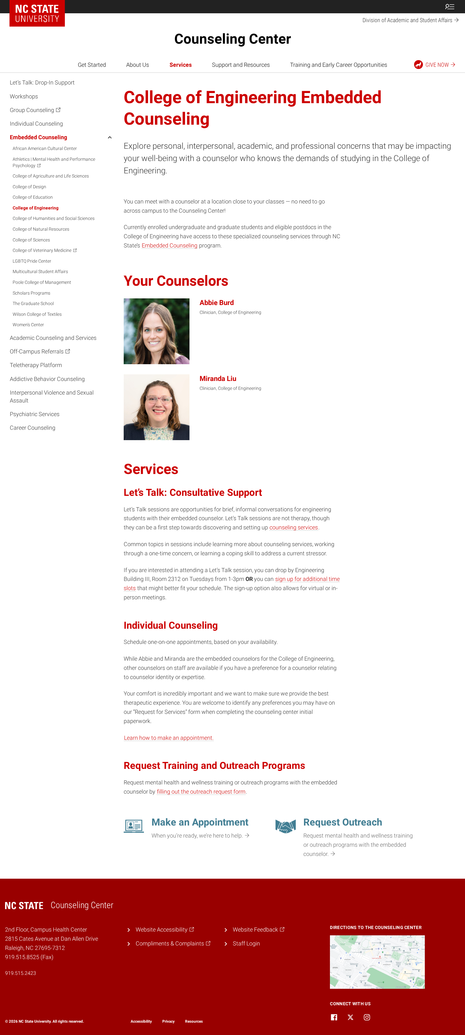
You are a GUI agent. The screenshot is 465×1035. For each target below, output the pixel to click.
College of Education (33, 197)
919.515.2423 (20, 973)
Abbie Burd (217, 303)
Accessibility (141, 1021)
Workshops (24, 96)
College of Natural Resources (41, 229)
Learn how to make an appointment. (169, 737)
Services (181, 64)
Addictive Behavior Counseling (47, 379)
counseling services (294, 527)
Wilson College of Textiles (37, 314)
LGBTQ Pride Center (32, 261)
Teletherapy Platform (36, 365)
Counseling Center (232, 39)
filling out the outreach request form (201, 791)
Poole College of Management (42, 282)
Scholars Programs (31, 293)
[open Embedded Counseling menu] (110, 137)
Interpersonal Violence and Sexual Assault (52, 396)
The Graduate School (33, 303)
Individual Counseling (36, 123)
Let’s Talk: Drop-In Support (42, 82)
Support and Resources (241, 64)
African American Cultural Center (45, 148)
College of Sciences (31, 239)
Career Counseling (32, 427)
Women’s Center (28, 324)
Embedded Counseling (38, 137)
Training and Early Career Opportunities (338, 64)
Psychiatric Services (34, 414)
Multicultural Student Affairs (40, 271)
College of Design (29, 186)
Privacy (168, 1021)
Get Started (92, 64)
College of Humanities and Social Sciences (54, 218)
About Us (137, 64)
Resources (194, 1021)
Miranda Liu (218, 379)
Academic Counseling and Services (53, 337)
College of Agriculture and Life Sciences (51, 175)
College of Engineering (36, 207)
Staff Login (246, 943)
